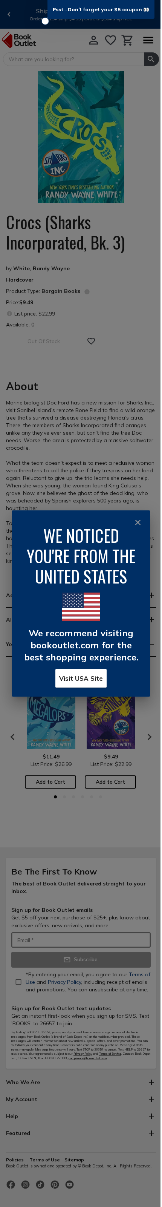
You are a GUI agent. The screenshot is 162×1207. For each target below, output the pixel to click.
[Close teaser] (45, 21)
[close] (138, 522)
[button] (100, 9)
